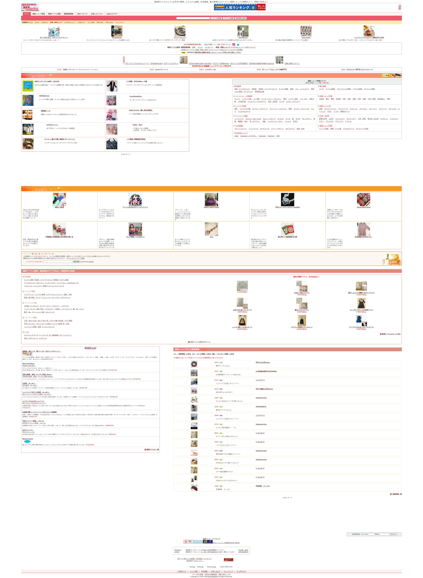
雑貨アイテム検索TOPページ (200, 342)
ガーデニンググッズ (31, 335)
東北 (327, 99)
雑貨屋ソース (45, 111)
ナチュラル (392, 109)
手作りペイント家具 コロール (33, 421)
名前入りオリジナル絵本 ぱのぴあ (47, 81)
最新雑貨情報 (68, 14)
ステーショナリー (240, 129)
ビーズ (281, 101)
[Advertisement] (125, 169)
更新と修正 (100, 22)
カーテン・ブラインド (260, 109)
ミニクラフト (260, 380)
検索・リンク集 (335, 129)
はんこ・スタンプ (269, 119)
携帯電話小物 (259, 91)
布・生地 (66, 324)
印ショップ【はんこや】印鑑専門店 (274, 69)
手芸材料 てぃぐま (263, 486)
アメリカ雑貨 (330, 89)
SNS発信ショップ (241, 133)
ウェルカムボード (244, 111)
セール (200, 47)
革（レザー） (307, 119)
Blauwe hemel (27, 439)
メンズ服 (256, 99)
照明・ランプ (35, 297)
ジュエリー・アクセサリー (257, 101)
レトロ (336, 111)
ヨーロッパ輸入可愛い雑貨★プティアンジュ (59, 139)
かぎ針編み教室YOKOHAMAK (266, 371)
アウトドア (339, 121)
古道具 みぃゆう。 (29, 383)
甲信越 (338, 99)
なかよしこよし (27, 430)
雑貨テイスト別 (325, 106)
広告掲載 (239, 50)
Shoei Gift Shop (28, 363)
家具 (235, 109)
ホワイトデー (351, 119)
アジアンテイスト (330, 109)
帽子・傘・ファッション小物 (34, 312)
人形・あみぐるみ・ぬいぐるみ (35, 320)
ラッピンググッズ (48, 327)
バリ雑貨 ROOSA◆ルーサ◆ (136, 81)
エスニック (353, 109)
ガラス (298, 119)
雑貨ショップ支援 (326, 126)
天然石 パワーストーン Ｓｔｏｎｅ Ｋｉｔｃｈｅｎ (80, 69)
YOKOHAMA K (261, 406)
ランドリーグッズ (57, 286)
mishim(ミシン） (52, 125)
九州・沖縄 (372, 99)
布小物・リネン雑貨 (65, 320)
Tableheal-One (261, 398)
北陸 (349, 99)
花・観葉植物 (53, 335)
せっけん (280, 119)
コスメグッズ (49, 312)
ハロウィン (384, 119)
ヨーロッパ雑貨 (369, 89)
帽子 (285, 99)
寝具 (312, 89)
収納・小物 (67, 294)
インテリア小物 (244, 109)
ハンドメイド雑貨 (241, 116)
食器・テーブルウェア (242, 89)
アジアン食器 (63, 280)
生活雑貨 (238, 86)
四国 (364, 99)
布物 (263, 121)
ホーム (26, 14)
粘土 (246, 121)
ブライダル (329, 121)
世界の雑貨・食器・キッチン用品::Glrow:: (37, 374)
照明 (290, 109)
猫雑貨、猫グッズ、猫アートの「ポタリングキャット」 (41, 351)
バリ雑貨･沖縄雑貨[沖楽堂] (136, 139)
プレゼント (209, 47)
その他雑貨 (239, 126)
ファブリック (28, 294)
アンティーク (343, 109)
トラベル (348, 121)
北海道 (321, 99)
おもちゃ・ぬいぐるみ (253, 119)
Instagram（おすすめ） (248, 136)
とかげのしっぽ (210, 69)
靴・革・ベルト (78, 309)
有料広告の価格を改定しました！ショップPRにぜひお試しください (218, 52)
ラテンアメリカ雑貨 (344, 89)
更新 (193, 47)
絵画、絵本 (300, 129)
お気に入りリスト (97, 14)
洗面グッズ (47, 286)
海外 (388, 99)
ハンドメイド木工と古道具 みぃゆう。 (36, 392)
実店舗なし (381, 99)
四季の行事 (323, 119)
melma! (91, 261)
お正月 (331, 119)
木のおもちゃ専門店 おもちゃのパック (360, 69)
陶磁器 (240, 121)
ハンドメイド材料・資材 (32, 327)
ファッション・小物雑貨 (243, 96)
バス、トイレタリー (302, 89)
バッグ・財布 (293, 99)
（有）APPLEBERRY (210, 552)
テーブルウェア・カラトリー (34, 283)
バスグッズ (28, 286)
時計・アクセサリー (47, 309)
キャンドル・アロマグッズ (60, 297)
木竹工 (295, 121)
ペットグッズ (253, 129)
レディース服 (246, 99)
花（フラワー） (255, 121)
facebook (271, 136)
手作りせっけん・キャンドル (34, 324)
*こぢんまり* (260, 433)
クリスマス (394, 119)
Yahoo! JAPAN (208, 550)
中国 (359, 99)
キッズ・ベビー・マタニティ (271, 99)
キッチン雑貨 (283, 89)
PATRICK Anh (44, 96)
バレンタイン (340, 119)
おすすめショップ (70, 22)
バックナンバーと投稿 (76, 258)
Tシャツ (237, 99)
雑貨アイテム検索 (54, 14)
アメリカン (363, 109)
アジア (321, 89)
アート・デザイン (277, 129)
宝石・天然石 (272, 101)
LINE (278, 136)
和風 (320, 109)
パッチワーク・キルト (275, 121)
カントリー (373, 109)
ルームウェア (34, 306)
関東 (332, 99)
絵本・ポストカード (31, 338)
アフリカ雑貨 (357, 89)
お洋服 (26, 306)
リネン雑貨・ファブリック (243, 91)
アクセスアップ (348, 129)
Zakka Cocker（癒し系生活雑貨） (141, 110)
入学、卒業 (362, 119)
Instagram (262, 136)
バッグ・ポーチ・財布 (32, 309)
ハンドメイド (239, 119)
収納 (291, 89)
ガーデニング (264, 129)
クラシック (383, 109)
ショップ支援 (323, 129)
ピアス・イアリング (293, 101)
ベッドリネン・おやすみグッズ (67, 283)
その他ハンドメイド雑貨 (53, 324)
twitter (236, 136)
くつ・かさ (303, 99)
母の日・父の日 (373, 119)
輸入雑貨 (323, 86)
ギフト (321, 121)
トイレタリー (37, 286)
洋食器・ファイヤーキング (267, 89)
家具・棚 (27, 297)
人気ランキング (82, 14)
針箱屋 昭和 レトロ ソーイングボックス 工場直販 (39, 412)
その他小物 (242, 101)
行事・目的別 (324, 116)
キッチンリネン (50, 283)
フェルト (288, 121)
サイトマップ (120, 22)
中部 (344, 99)
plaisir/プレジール (161, 69)
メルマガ (232, 50)
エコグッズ (43, 338)
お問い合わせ (109, 22)
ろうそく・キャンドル (301, 109)
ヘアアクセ (64, 306)
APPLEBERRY (213, 576)
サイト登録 (91, 22)
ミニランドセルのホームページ (33, 401)
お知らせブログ (112, 14)
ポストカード (290, 129)
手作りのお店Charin (263, 362)
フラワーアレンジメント (54, 294)
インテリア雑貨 (240, 106)
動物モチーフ (345, 111)
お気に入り (223, 50)
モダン (329, 111)
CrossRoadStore (136, 96)
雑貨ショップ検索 (38, 14)
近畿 (354, 99)
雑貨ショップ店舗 (326, 96)
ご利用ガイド (81, 22)
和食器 (254, 89)
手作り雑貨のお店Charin (264, 389)
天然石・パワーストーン (63, 309)
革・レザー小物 (52, 320)
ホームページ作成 (362, 129)
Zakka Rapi (137, 125)
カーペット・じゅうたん (278, 109)
